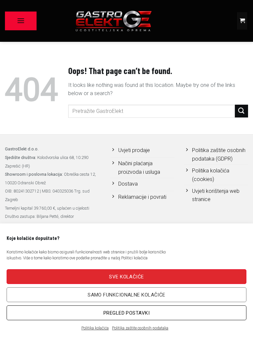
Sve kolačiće (126, 277)
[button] (21, 21)
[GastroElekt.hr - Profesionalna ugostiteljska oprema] (113, 21)
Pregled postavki (126, 313)
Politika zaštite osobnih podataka (140, 328)
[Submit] (241, 111)
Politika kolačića (95, 328)
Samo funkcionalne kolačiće (126, 295)
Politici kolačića (134, 258)
